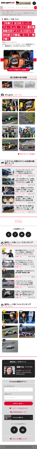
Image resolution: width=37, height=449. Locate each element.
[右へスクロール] (35, 7)
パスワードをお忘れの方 (20, 408)
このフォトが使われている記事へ (18, 70)
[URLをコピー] (28, 234)
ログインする (17, 403)
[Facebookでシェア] (15, 234)
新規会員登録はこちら (19, 412)
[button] (34, 59)
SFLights (19, 221)
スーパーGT (10, 7)
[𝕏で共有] (8, 234)
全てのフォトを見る (27, 154)
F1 (5, 7)
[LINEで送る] (22, 234)
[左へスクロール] (1, 7)
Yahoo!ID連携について (19, 439)
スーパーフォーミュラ (22, 7)
